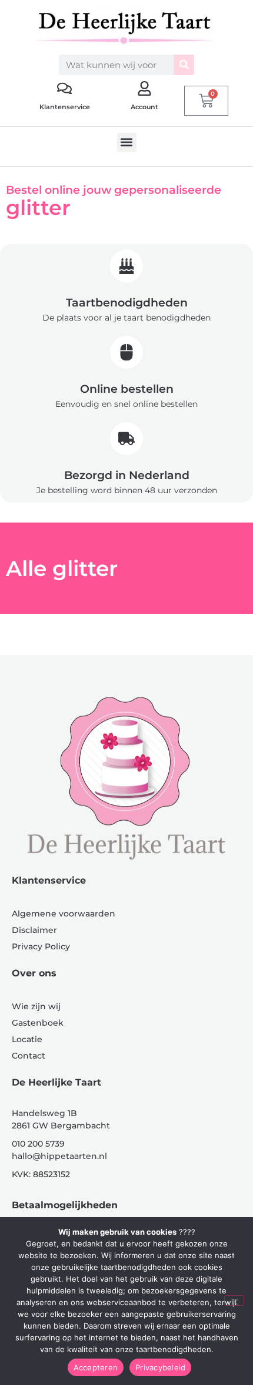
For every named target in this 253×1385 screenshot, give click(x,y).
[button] (127, 142)
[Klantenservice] (64, 88)
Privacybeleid (160, 1367)
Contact (28, 1055)
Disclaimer (34, 930)
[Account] (144, 88)
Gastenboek (38, 1022)
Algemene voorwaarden (63, 913)
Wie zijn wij (36, 1006)
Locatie (27, 1039)
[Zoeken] (184, 65)
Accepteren (96, 1367)
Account (144, 107)
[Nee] (234, 1300)
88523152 (51, 1174)
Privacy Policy (41, 946)
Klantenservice (64, 107)
